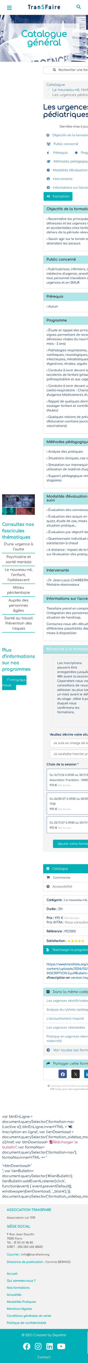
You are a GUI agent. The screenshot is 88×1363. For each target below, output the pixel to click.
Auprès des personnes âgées (18, 605)
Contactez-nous (14, 682)
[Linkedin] (49, 1346)
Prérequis (60, 152)
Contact (44, 1357)
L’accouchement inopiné (65, 1018)
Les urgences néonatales (66, 1027)
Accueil (12, 1273)
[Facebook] (63, 1074)
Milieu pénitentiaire (18, 590)
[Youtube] (61, 1346)
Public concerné (65, 144)
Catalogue (55, 85)
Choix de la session (61, 764)
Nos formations (18, 1287)
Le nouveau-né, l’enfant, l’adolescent (18, 575)
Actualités (14, 1294)
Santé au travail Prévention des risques (18, 623)
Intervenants (62, 179)
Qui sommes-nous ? (21, 1280)
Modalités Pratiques (21, 1301)
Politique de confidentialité (26, 1322)
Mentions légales (19, 1308)
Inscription (60, 196)
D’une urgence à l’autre (18, 546)
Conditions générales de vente (29, 1315)
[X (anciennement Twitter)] (75, 1074)
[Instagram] (38, 1346)
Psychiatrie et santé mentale (18, 559)
